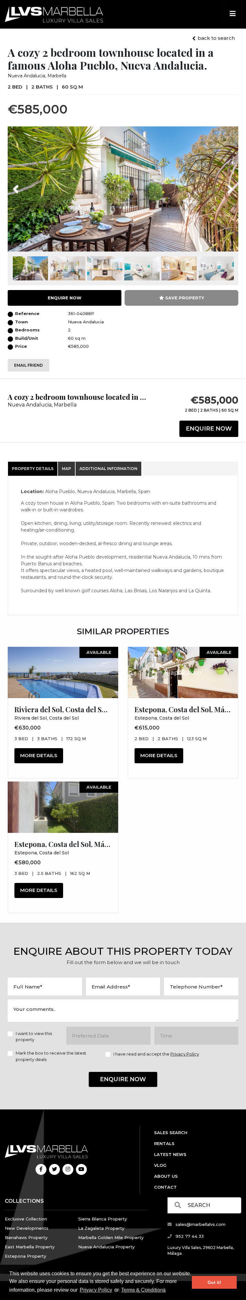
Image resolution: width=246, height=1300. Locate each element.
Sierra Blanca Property (102, 1218)
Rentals (164, 1143)
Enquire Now (209, 428)
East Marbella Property (29, 1246)
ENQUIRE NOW (64, 297)
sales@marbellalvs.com (200, 1224)
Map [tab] (66, 468)
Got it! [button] (214, 1282)
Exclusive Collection (26, 1218)
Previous (28, 185)
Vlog (160, 1165)
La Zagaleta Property (101, 1228)
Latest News (170, 1154)
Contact (165, 1187)
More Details (39, 755)
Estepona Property (25, 1256)
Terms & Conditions (143, 1290)
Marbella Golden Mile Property (111, 1237)
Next (222, 185)
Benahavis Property (26, 1237)
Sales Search (170, 1132)
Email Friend (28, 365)
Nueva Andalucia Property (106, 1246)
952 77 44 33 (189, 1236)
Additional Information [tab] (108, 468)
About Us (166, 1176)
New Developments (26, 1228)
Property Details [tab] (32, 468)
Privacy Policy (96, 1290)
